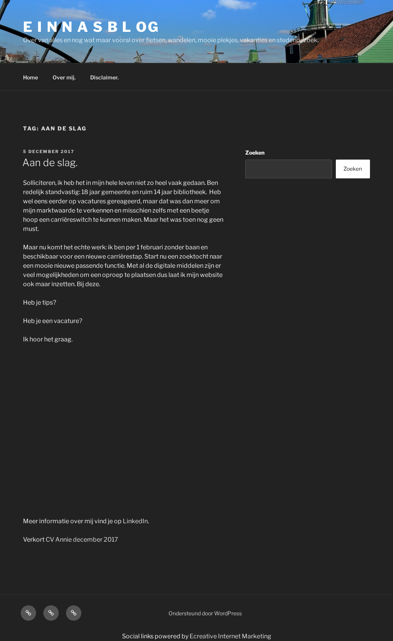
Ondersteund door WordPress (205, 613)
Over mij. (64, 77)
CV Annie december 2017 (82, 539)
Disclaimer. (104, 77)
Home (30, 77)
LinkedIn (135, 521)
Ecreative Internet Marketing (230, 636)
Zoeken (254, 152)
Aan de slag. (50, 162)
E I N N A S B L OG (91, 26)
